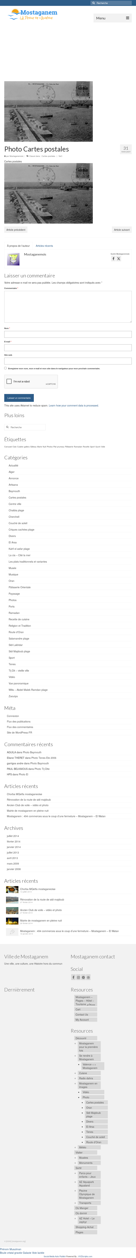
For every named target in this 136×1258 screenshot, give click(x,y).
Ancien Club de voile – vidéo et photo (28, 805)
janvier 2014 (14, 847)
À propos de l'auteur (18, 245)
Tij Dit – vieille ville (19, 670)
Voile (103, 446)
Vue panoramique (19, 683)
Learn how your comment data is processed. (74, 405)
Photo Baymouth (32, 752)
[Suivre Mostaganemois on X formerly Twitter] (118, 258)
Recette (86, 446)
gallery (27, 446)
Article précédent (15, 229)
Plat (54, 446)
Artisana (13, 484)
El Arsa (13, 542)
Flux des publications (18, 721)
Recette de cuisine (19, 619)
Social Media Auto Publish (55, 1256)
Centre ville (15, 504)
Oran (11, 581)
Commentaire (11, 288)
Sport (92, 446)
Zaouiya (13, 696)
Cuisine (20, 446)
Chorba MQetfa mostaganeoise (24, 794)
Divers (12, 536)
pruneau (60, 446)
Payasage (14, 593)
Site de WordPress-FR (19, 732)
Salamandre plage (19, 638)
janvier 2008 (14, 869)
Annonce (14, 478)
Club (14, 446)
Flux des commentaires (20, 727)
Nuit (44, 446)
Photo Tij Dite (42, 769)
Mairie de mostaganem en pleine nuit (28, 810)
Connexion (13, 716)
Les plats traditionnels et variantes (28, 561)
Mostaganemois (16, 156)
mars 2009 (13, 863)
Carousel (8, 446)
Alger (12, 472)
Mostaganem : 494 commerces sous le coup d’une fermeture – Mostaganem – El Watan (56, 816)
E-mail (7, 341)
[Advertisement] (68, 49)
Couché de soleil (18, 523)
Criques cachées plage (21, 529)
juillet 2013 (13, 852)
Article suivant (122, 229)
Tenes (12, 664)
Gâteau (33, 446)
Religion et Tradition (20, 625)
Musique (13, 574)
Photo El (23, 774)
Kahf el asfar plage (19, 548)
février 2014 (13, 841)
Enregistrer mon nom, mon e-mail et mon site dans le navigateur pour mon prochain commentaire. (54, 368)
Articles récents (44, 245)
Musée (12, 568)
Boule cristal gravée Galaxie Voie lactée (22, 1252)
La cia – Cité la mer (19, 555)
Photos (50, 446)
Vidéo (12, 677)
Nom (7, 328)
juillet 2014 (13, 836)
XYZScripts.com (85, 1256)
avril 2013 (12, 858)
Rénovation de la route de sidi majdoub (29, 799)
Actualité (13, 465)
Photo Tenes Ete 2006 (43, 758)
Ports (12, 606)
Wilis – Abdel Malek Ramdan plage (28, 689)
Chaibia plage (16, 510)
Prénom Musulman (10, 1249)
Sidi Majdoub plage (19, 651)
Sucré (97, 446)
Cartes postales (48, 156)
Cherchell (14, 516)
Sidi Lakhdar (16, 645)
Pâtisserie (69, 446)
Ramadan (78, 446)
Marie (39, 446)
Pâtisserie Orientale (20, 587)
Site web (8, 355)
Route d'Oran (16, 632)
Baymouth (14, 491)
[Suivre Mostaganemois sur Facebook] (113, 258)
